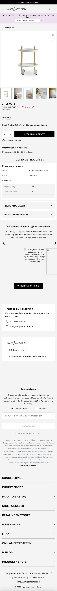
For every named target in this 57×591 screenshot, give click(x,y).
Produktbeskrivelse (16, 214)
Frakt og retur (14, 496)
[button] (6, 93)
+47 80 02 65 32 (18, 321)
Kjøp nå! (28, 17)
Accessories (10, 27)
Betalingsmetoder (16, 515)
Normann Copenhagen (38, 170)
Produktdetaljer (14, 205)
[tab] (28, 478)
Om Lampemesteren (16, 543)
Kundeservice (12, 478)
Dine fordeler (13, 506)
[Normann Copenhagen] (13, 118)
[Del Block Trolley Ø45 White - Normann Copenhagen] (53, 40)
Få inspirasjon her (27, 286)
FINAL (27, 21)
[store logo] (17, 8)
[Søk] (49, 8)
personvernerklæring (28, 465)
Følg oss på (11, 524)
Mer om (7, 552)
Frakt (6, 534)
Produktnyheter (15, 561)
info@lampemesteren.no (22, 326)
